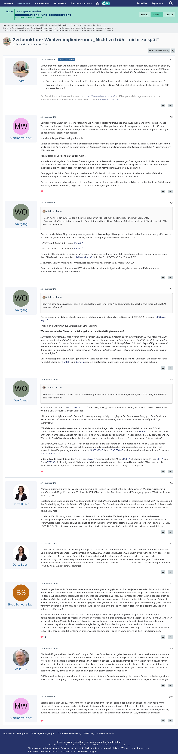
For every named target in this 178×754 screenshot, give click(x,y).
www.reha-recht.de (120, 745)
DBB (125, 458)
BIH (159, 458)
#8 (171, 583)
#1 (171, 59)
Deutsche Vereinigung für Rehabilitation (100, 741)
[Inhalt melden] (163, 105)
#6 (171, 483)
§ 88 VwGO (95, 450)
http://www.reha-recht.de (99, 96)
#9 (171, 648)
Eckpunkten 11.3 (77, 407)
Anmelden (142, 3)
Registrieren (158, 3)
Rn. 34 (77, 248)
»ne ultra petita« (49, 453)
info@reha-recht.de (108, 99)
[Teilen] (173, 51)
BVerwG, (143, 431)
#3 (171, 202)
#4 (171, 288)
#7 (171, 543)
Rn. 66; (77, 242)
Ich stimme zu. (139, 748)
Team (19, 44)
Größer (169, 14)
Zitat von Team (54, 210)
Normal (157, 14)
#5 (171, 379)
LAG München (82, 257)
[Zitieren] (170, 105)
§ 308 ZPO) (115, 450)
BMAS (90, 458)
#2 (171, 116)
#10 (171, 696)
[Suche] (170, 3)
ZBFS (49, 462)
